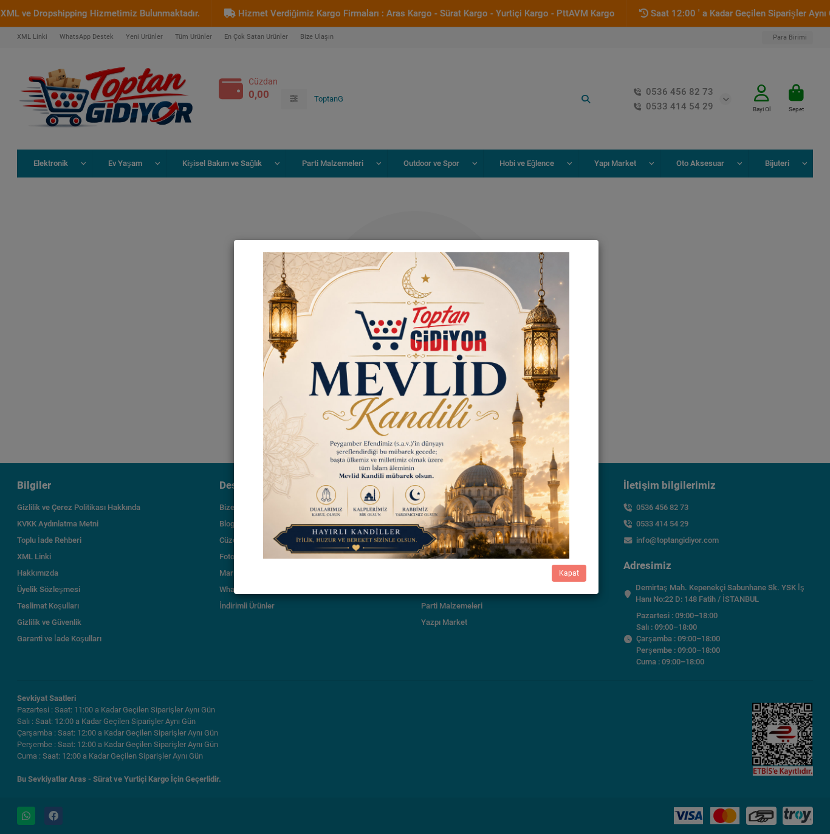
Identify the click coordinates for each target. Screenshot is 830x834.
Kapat (569, 573)
